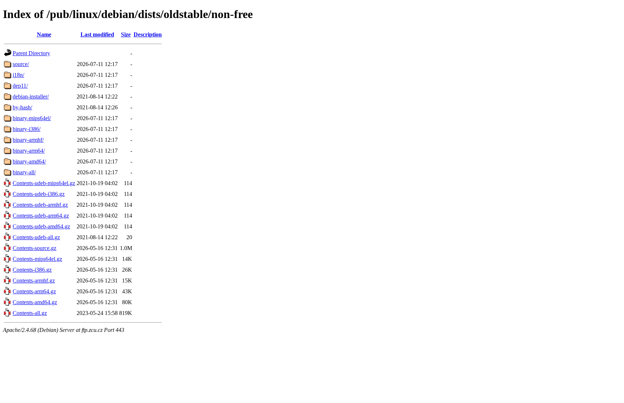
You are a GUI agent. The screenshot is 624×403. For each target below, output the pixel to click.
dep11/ (20, 86)
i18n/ (18, 75)
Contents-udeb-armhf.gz (40, 205)
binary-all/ (24, 172)
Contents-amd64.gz (35, 302)
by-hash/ (22, 107)
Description (148, 34)
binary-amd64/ (29, 161)
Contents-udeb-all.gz (36, 237)
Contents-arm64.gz (34, 291)
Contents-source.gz (34, 248)
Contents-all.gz (30, 313)
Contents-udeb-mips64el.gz (44, 183)
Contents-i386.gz (32, 270)
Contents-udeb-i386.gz (39, 194)
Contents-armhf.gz (34, 280)
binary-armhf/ (28, 140)
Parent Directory (31, 53)
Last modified (97, 34)
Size (126, 34)
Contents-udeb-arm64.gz (41, 216)
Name (44, 34)
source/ (21, 64)
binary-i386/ (26, 129)
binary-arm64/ (29, 151)
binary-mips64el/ (32, 118)
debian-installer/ (31, 96)
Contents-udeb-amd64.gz (41, 226)
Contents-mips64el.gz (37, 259)
